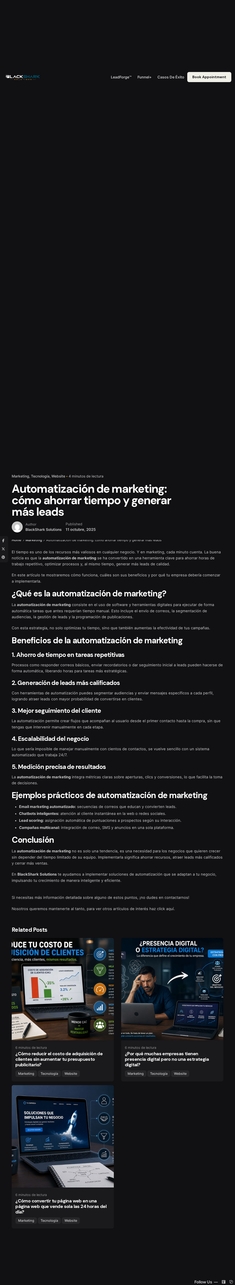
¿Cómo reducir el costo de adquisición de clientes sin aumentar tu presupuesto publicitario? (59, 1059)
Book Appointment (209, 77)
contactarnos (176, 897)
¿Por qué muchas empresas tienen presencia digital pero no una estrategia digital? (167, 1059)
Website (58, 476)
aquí (170, 908)
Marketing (20, 476)
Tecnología (40, 476)
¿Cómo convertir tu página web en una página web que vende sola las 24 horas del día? (60, 1206)
